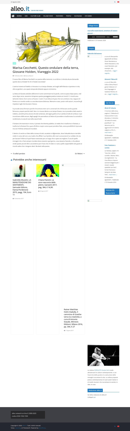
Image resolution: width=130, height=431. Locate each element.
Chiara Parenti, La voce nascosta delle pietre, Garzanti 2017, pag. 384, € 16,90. (47, 184)
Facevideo (59, 16)
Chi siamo (88, 16)
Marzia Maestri (29, 76)
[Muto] (111, 37)
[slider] (115, 36)
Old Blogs (78, 16)
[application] (103, 37)
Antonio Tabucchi (111, 79)
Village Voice (48, 16)
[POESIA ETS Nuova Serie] (103, 345)
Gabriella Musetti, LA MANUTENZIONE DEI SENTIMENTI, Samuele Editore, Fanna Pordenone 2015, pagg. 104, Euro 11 (22, 187)
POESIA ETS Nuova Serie (102, 370)
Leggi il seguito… (113, 94)
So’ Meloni (78, 154)
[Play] (90, 37)
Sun (26, 16)
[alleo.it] (13, 16)
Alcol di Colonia (110, 108)
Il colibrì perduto (19, 154)
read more (109, 132)
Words (19, 16)
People (68, 16)
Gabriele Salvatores (95, 53)
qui (94, 397)
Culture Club (35, 16)
